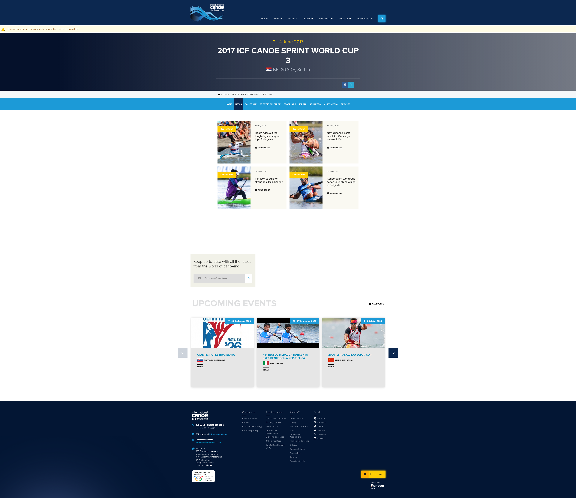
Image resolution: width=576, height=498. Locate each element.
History (293, 422)
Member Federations (299, 441)
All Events (378, 304)
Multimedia (331, 104)
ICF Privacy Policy (250, 430)
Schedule (251, 104)
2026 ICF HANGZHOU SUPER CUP (349, 355)
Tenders (293, 457)
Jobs (292, 430)
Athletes (315, 104)
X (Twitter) (321, 435)
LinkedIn (321, 438)
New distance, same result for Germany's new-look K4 (338, 136)
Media (303, 104)
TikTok (320, 426)
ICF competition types (276, 418)
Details (200, 367)
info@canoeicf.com (218, 434)
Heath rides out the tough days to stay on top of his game (267, 136)
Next (393, 353)
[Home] (207, 12)
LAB (373, 488)
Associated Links (297, 461)
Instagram (321, 422)
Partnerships (295, 453)
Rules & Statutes (249, 418)
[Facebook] (345, 85)
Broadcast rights (297, 449)
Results (345, 104)
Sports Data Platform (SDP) (275, 446)
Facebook (322, 418)
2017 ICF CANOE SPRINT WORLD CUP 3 (249, 94)
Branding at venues (275, 437)
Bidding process (273, 422)
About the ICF (296, 418)
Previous (183, 353)
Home (264, 18)
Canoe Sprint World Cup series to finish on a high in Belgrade (341, 182)
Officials (293, 445)
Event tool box (272, 426)
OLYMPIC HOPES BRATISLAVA (216, 355)
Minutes (245, 422)
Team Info (290, 104)
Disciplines (324, 18)
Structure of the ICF (299, 426)
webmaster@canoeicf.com (208, 442)
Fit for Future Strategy (252, 426)
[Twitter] (351, 85)
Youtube (321, 430)
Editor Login (376, 474)
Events (226, 94)
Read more (264, 148)
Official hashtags (273, 441)
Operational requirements (272, 431)
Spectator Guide (270, 104)
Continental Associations (295, 436)
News (276, 18)
